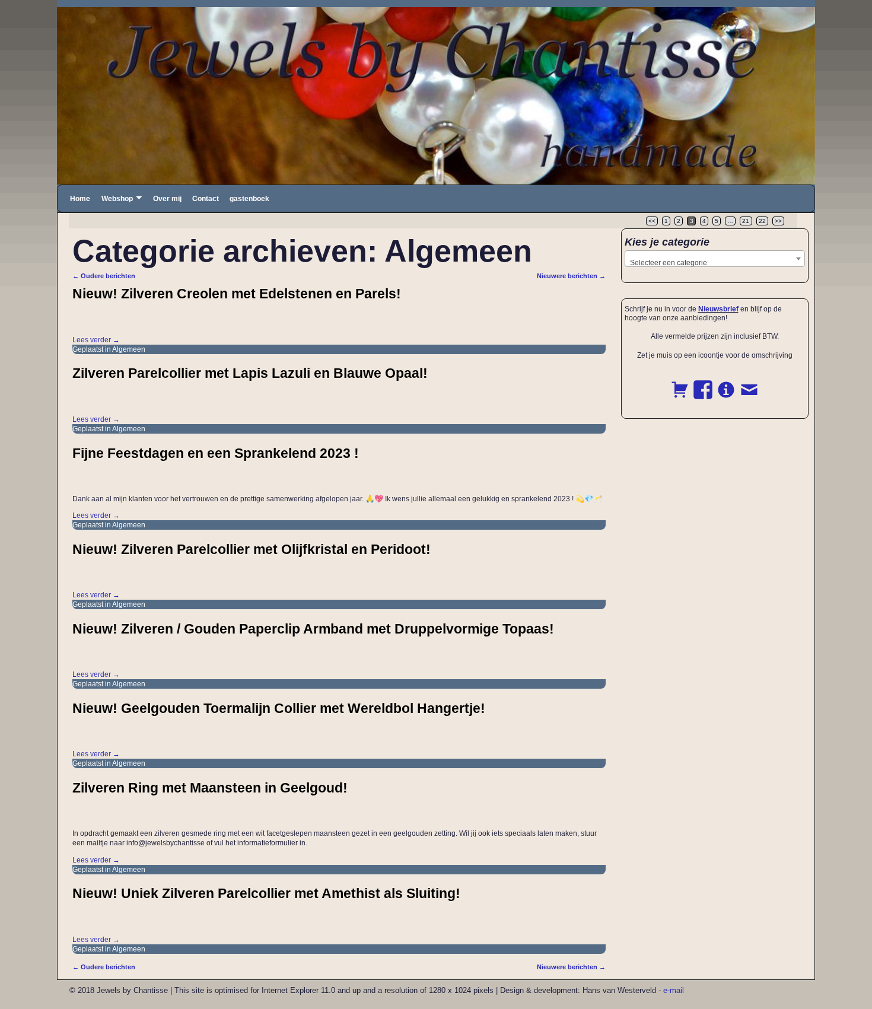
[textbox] (715, 263)
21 (745, 221)
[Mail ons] (749, 383)
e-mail (673, 990)
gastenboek (249, 199)
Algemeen (128, 349)
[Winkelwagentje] (679, 383)
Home (80, 199)
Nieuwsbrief (718, 309)
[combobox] (715, 258)
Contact (205, 199)
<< (651, 221)
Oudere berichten (103, 275)
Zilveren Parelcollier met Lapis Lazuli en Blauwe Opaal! (250, 373)
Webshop (117, 199)
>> (778, 221)
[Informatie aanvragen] (726, 383)
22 (762, 221)
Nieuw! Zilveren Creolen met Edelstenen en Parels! (236, 293)
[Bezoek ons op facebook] (703, 383)
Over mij (167, 199)
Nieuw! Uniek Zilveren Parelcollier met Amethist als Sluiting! (266, 893)
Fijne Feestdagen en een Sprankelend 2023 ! (215, 453)
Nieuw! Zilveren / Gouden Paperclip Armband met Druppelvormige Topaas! (313, 628)
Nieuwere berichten (571, 275)
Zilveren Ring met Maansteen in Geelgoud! (210, 787)
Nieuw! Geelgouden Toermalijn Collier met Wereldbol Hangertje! (278, 708)
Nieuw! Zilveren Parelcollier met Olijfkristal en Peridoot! (251, 549)
